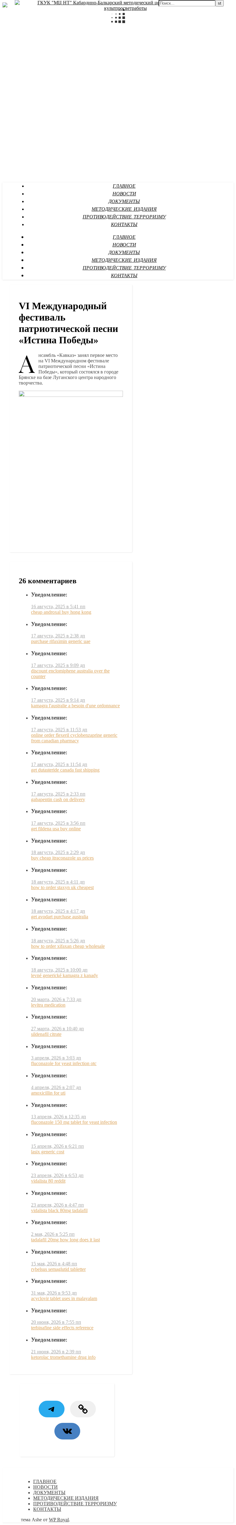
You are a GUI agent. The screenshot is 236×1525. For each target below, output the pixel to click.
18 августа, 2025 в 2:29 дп (58, 852)
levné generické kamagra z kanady (64, 975)
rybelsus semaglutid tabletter (58, 1269)
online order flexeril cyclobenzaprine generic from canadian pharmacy (74, 738)
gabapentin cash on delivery (58, 799)
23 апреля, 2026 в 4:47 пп (57, 1205)
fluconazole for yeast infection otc (63, 1063)
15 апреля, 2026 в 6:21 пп (57, 1146)
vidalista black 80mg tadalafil (59, 1210)
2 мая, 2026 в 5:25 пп (53, 1234)
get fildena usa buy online (56, 828)
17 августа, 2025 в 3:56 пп (58, 823)
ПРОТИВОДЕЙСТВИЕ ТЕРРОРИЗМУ (124, 217)
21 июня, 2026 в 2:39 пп (56, 1351)
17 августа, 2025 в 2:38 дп (58, 635)
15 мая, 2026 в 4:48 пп (54, 1263)
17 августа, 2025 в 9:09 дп (58, 665)
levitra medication (48, 1005)
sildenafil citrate (46, 1034)
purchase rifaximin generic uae (60, 641)
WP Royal (59, 1519)
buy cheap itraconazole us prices (62, 857)
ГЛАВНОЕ (124, 186)
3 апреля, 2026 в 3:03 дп (56, 1057)
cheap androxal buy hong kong (61, 612)
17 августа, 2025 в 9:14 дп (58, 700)
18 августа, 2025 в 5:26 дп (58, 940)
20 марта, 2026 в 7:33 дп (56, 999)
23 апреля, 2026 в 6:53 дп (57, 1175)
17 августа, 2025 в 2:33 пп (58, 793)
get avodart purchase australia (59, 916)
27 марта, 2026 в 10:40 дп (57, 1028)
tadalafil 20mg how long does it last (65, 1239)
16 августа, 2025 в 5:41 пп (58, 606)
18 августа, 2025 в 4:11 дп (58, 881)
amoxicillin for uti (48, 1093)
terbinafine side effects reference (62, 1327)
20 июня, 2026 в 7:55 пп (56, 1322)
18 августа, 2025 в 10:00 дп (59, 969)
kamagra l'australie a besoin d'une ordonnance (75, 705)
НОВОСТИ (124, 194)
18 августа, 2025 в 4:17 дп (58, 911)
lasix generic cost (47, 1151)
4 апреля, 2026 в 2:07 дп (56, 1087)
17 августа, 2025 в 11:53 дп (59, 729)
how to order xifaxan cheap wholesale (68, 946)
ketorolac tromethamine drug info (63, 1357)
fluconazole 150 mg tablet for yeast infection (74, 1122)
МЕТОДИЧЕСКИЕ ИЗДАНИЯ (124, 209)
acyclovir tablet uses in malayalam (64, 1298)
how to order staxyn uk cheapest (62, 887)
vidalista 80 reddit (48, 1181)
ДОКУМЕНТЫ (124, 202)
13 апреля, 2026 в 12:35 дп (58, 1116)
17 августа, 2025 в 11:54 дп (59, 764)
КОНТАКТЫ (124, 225)
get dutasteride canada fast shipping (65, 769)
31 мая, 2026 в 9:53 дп (54, 1292)
